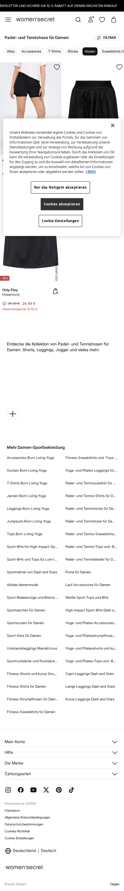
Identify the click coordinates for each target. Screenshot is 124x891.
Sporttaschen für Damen (26, 610)
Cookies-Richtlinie (17, 831)
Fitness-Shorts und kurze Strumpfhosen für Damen (33, 673)
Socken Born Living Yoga (26, 470)
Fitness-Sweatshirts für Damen (31, 712)
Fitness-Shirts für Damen (26, 686)
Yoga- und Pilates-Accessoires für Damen (91, 623)
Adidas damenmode (22, 585)
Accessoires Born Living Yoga (30, 457)
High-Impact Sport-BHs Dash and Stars (91, 610)
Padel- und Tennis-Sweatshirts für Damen (91, 534)
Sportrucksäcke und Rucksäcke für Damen (33, 661)
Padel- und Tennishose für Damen (91, 521)
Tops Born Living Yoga (24, 534)
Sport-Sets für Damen (24, 635)
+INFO (91, 172)
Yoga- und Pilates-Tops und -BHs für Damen (91, 661)
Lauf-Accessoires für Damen (87, 585)
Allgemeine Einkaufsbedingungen (27, 817)
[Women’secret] (35, 19)
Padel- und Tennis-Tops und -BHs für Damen (91, 546)
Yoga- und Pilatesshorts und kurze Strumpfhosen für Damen (91, 648)
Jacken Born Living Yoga (26, 496)
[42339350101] (119, 67)
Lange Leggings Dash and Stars (90, 686)
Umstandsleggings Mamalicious (32, 648)
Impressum (12, 810)
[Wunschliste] (102, 20)
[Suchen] (78, 20)
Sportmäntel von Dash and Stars (32, 572)
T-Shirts (54, 51)
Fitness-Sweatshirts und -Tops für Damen (91, 457)
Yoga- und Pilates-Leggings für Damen (91, 470)
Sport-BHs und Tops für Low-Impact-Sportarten (33, 559)
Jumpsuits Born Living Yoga (29, 521)
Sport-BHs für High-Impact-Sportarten (33, 546)
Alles (11, 51)
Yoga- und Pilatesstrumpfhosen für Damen (91, 635)
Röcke (73, 51)
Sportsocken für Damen (25, 623)
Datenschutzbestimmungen (24, 824)
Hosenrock (11, 294)
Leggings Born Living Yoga (28, 508)
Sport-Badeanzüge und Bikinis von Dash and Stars (33, 597)
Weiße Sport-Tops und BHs (86, 597)
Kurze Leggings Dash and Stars (89, 699)
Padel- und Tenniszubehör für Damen (91, 483)
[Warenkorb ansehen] (113, 20)
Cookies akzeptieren (62, 204)
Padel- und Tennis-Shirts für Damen (91, 496)
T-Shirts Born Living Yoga (27, 483)
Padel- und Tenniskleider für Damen (91, 559)
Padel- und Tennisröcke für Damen (91, 508)
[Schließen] (112, 125)
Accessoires (31, 51)
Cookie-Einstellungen (19, 838)
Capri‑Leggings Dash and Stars (89, 673)
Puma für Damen (78, 572)
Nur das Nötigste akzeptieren (60, 187)
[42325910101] (56, 67)
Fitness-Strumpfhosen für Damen (33, 699)
